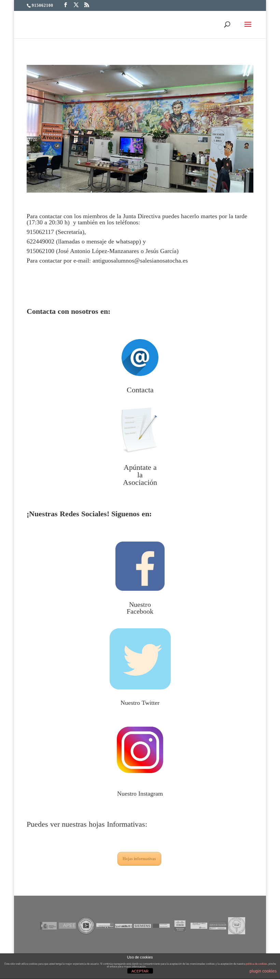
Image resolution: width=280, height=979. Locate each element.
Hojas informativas (139, 858)
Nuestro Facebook (140, 608)
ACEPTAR (140, 971)
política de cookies (256, 963)
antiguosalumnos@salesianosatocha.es (140, 260)
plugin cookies (263, 971)
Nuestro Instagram (140, 793)
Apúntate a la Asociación (140, 475)
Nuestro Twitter (140, 702)
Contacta (140, 390)
